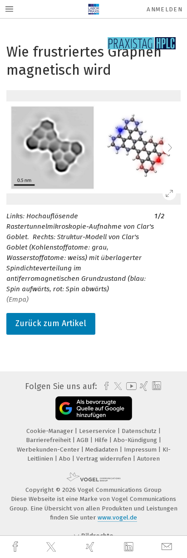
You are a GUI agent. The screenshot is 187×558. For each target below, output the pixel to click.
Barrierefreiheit (49, 440)
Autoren (148, 458)
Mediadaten (102, 449)
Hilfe (101, 440)
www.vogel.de (117, 517)
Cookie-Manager (50, 431)
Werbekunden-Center (49, 449)
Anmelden (164, 9)
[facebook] (16, 547)
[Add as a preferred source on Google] (93, 408)
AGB (83, 440)
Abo (65, 458)
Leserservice (98, 431)
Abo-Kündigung (136, 440)
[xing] (91, 547)
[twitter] (52, 547)
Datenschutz (140, 431)
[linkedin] (130, 547)
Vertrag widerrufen (104, 458)
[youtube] (130, 386)
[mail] (168, 547)
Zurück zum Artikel (50, 323)
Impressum (141, 449)
